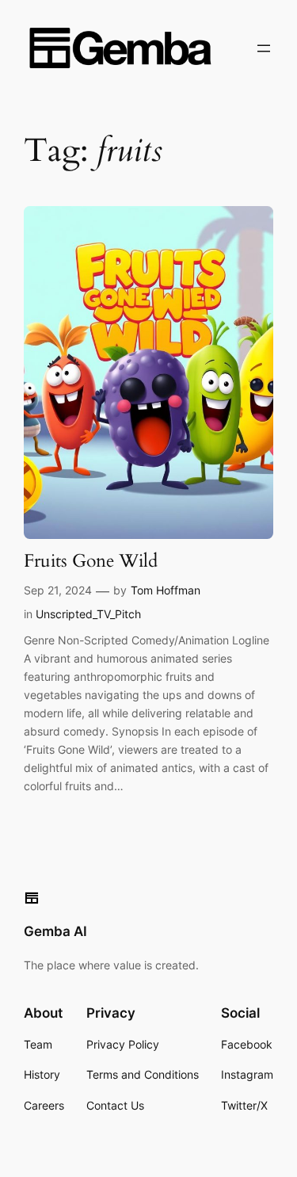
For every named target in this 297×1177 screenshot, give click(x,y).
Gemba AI (55, 931)
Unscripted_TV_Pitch (88, 614)
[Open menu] (263, 48)
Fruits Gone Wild (91, 561)
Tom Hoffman (165, 590)
